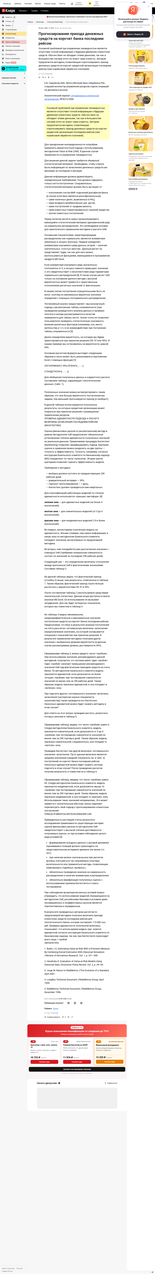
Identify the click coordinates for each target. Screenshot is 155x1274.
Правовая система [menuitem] (9, 78)
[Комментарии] (39, 77)
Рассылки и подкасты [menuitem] (10, 83)
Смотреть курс (44, 1062)
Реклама (19, 1268)
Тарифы (34, 11)
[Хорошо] (68, 1003)
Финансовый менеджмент (107, 1045)
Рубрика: (48, 1008)
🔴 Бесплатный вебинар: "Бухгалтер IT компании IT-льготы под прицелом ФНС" (77, 17)
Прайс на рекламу (8, 1268)
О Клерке (44, 11)
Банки (57, 28)
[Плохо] (81, 1003)
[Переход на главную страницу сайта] (8, 11)
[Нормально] (75, 1003)
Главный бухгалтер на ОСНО (75, 1045)
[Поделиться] (52, 77)
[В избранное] (49, 77)
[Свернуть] (152, 1272)
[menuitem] (13, 17)
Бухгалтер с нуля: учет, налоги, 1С (44, 1046)
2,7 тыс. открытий (51, 1013)
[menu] (14, 43)
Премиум (23, 11)
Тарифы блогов (7, 1271)
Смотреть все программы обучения (77, 1069)
